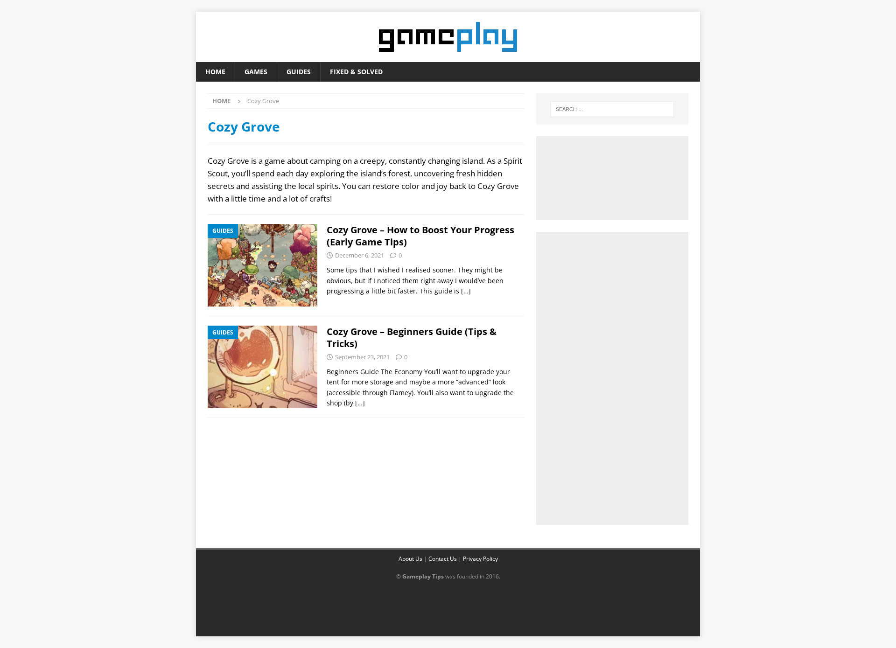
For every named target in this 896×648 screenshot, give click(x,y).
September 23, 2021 (362, 357)
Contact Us (442, 559)
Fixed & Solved (356, 71)
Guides (299, 71)
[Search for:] (612, 109)
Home (215, 71)
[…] (466, 290)
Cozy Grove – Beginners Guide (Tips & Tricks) (412, 337)
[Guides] (262, 265)
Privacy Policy (480, 559)
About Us (410, 559)
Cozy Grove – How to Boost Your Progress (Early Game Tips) (420, 235)
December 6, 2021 (359, 255)
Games (256, 71)
